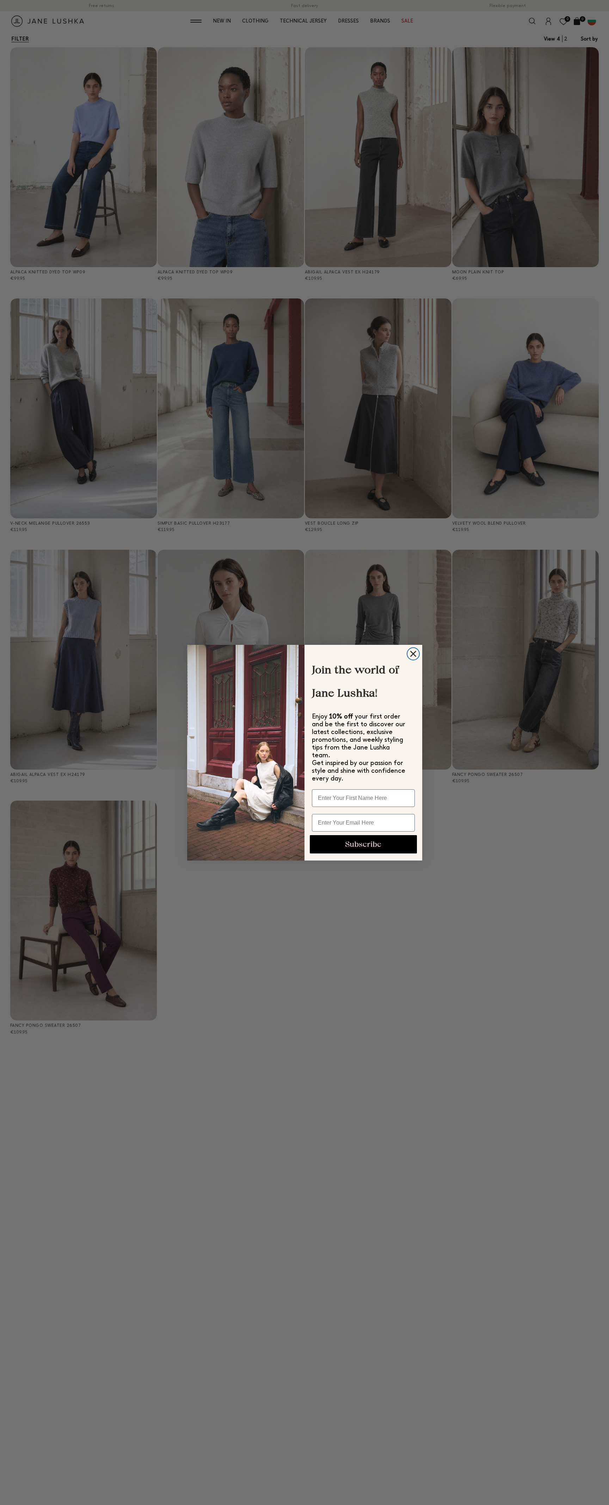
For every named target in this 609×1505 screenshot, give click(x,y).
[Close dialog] (413, 654)
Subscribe (363, 844)
